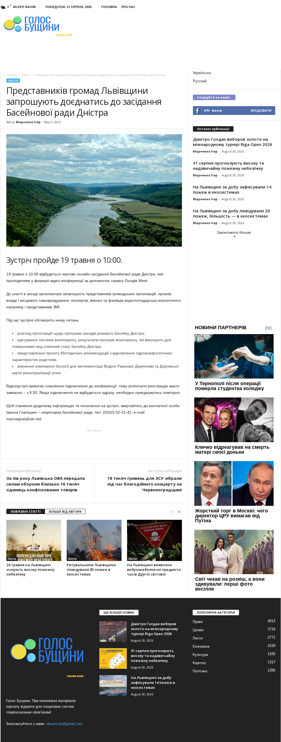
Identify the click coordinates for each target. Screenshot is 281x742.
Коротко (199, 663)
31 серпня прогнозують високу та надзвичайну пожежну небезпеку (228, 165)
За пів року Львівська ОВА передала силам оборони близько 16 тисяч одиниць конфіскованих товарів (45, 483)
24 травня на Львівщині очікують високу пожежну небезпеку (30, 569)
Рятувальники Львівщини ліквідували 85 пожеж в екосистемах (91, 569)
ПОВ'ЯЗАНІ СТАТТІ (26, 511)
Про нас (128, 7)
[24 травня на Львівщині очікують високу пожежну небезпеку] (33, 540)
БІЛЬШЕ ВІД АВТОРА (65, 511)
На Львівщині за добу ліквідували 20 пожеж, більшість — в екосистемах (231, 213)
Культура (200, 655)
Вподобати (261, 110)
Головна (109, 7)
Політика (200, 671)
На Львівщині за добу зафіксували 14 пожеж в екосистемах (232, 189)
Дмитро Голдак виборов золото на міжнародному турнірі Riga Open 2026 (232, 141)
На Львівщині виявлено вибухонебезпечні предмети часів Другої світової (154, 569)
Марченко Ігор (28, 122)
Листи (13, 80)
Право (198, 622)
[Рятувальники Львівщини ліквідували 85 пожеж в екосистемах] (94, 540)
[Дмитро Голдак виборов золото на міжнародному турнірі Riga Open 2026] (113, 631)
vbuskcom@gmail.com (64, 724)
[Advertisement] (94, 443)
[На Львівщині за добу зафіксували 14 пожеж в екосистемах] (113, 685)
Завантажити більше (234, 232)
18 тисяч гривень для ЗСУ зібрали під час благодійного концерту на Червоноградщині (144, 483)
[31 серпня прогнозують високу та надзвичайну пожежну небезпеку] (113, 658)
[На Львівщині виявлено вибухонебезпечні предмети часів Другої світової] (154, 540)
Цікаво (198, 630)
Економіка (201, 646)
